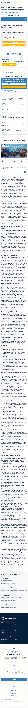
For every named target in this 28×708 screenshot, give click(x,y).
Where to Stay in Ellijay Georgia (7, 605)
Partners (2, 641)
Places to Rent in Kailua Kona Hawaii (8, 600)
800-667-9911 (7, 38)
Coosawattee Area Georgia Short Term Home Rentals (11, 609)
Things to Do (3, 630)
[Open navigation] (25, 2)
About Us (17, 626)
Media (16, 630)
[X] (8, 622)
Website (15, 42)
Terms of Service (18, 637)
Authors (16, 632)
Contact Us (13, 695)
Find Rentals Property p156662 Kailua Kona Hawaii (11, 597)
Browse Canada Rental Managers (10, 12)
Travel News (5, 116)
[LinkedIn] (5, 622)
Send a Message (15, 45)
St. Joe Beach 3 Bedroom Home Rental (8, 582)
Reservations (17, 636)
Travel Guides (5, 109)
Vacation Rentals (4, 626)
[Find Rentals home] (6, 2)
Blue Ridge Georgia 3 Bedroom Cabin (8, 607)
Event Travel (5, 97)
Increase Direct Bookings (6, 636)
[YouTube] (2, 622)
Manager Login (4, 639)
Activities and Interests (7, 90)
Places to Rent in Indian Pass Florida (8, 580)
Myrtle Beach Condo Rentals (6, 592)
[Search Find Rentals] (22, 2)
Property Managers (5, 628)
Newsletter (3, 632)
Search (14, 86)
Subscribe (14, 679)
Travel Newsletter (6, 129)
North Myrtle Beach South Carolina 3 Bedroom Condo (11, 588)
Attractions (4, 103)
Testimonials (3, 637)
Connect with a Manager (9, 64)
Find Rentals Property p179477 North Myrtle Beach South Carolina (14, 590)
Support (16, 639)
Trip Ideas (4, 122)
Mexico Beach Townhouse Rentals (8, 583)
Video (16, 628)
